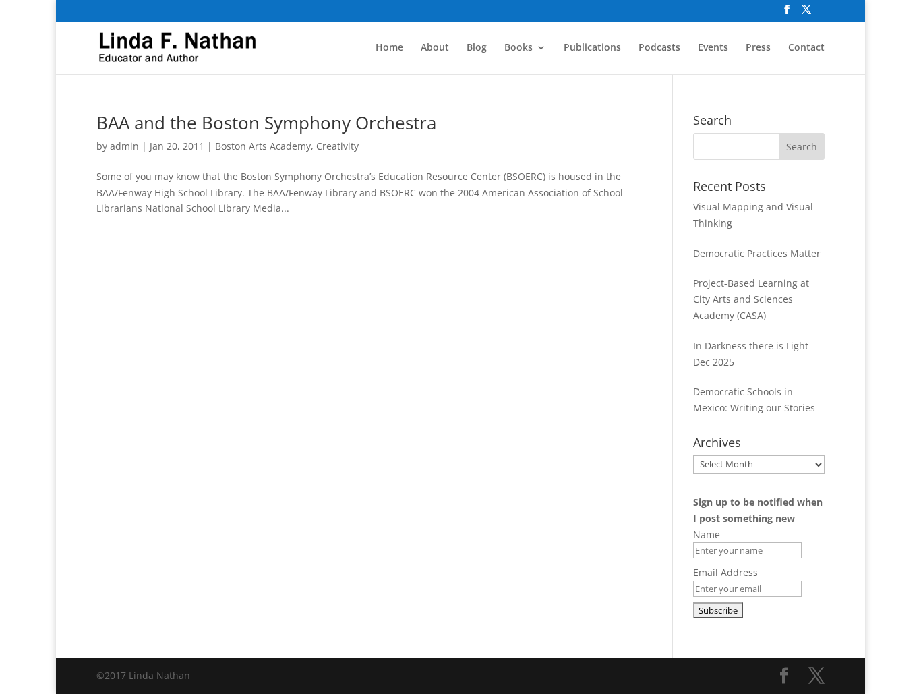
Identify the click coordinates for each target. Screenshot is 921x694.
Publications (592, 47)
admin (124, 146)
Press (758, 47)
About (435, 47)
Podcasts (659, 47)
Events (713, 47)
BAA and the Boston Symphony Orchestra (266, 123)
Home (389, 47)
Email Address (725, 572)
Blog (477, 47)
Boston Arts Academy (263, 146)
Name (706, 534)
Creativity (337, 146)
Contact (806, 47)
